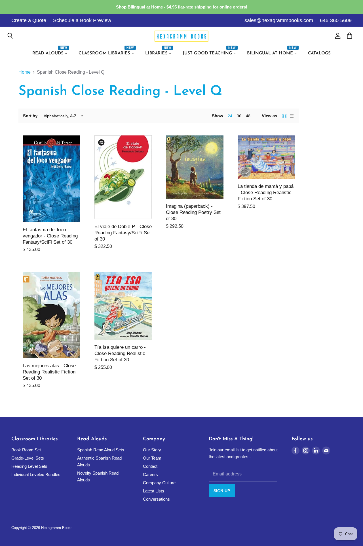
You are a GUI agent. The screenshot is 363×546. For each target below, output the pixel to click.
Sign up (222, 490)
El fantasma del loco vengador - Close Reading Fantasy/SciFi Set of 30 (50, 236)
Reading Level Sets (29, 466)
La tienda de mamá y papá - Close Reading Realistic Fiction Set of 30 (266, 192)
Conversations (156, 499)
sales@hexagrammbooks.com (278, 20)
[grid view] (284, 116)
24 (230, 116)
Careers (150, 474)
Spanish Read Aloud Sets (100, 449)
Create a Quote (28, 20)
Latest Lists (153, 490)
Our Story (152, 449)
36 (239, 116)
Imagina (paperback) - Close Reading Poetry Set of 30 (193, 212)
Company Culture (159, 482)
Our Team (152, 458)
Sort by (30, 115)
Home (24, 72)
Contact (150, 466)
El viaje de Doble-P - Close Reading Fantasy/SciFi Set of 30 (123, 233)
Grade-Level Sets (27, 458)
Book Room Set (26, 449)
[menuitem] (51, 54)
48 (248, 116)
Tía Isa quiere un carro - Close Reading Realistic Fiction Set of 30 (120, 353)
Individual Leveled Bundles (35, 474)
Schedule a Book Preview (82, 20)
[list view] (292, 116)
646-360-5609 (336, 20)
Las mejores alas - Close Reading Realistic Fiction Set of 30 (49, 372)
